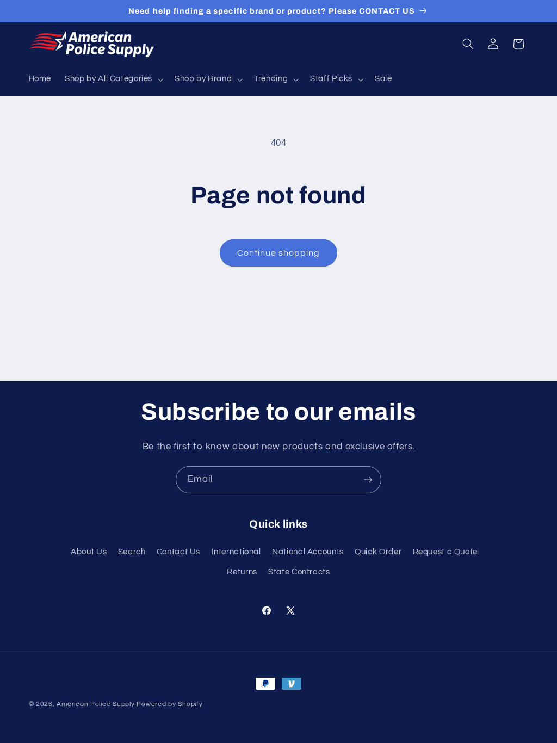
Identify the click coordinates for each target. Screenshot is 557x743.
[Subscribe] (368, 479)
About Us (89, 552)
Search (132, 552)
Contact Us (178, 552)
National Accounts (308, 552)
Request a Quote (445, 552)
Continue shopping (278, 253)
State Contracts (299, 572)
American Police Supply (95, 704)
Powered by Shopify (169, 704)
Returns (242, 572)
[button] (113, 79)
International (236, 552)
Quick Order (378, 552)
